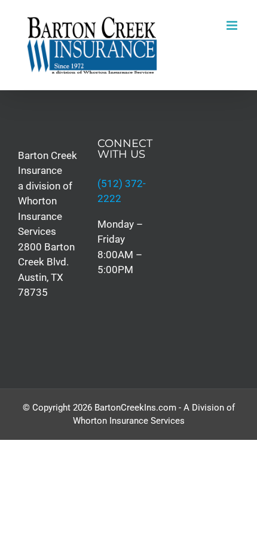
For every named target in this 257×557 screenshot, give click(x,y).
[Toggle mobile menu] (233, 25)
